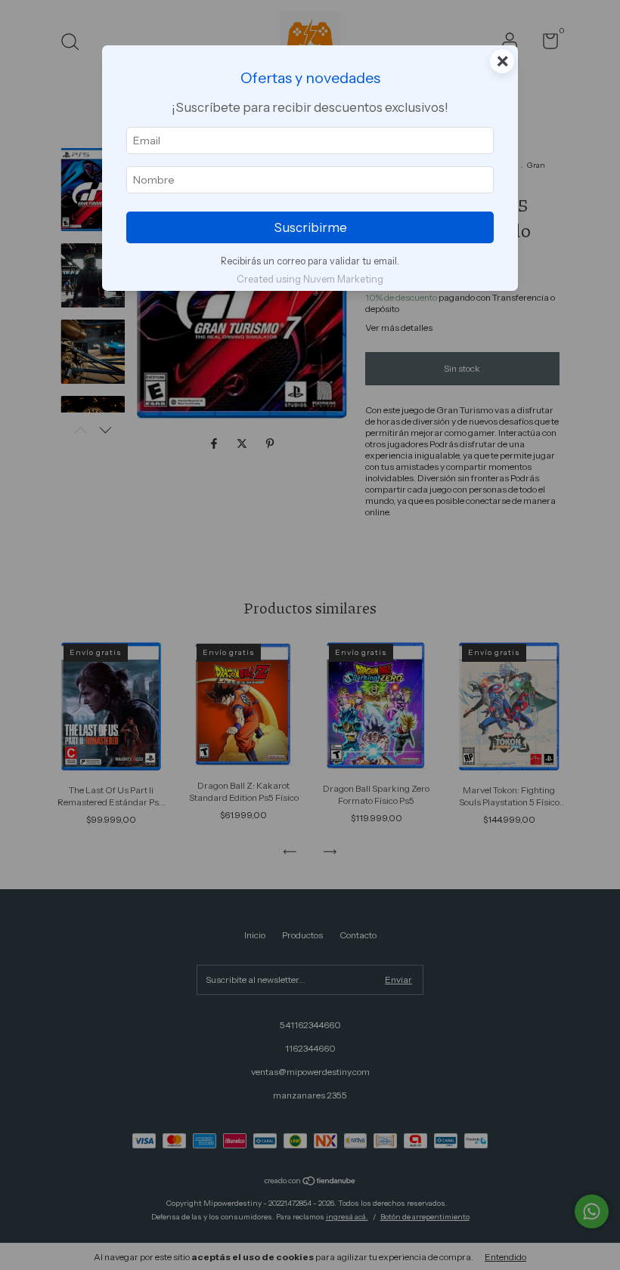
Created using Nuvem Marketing (310, 279)
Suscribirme (310, 227)
